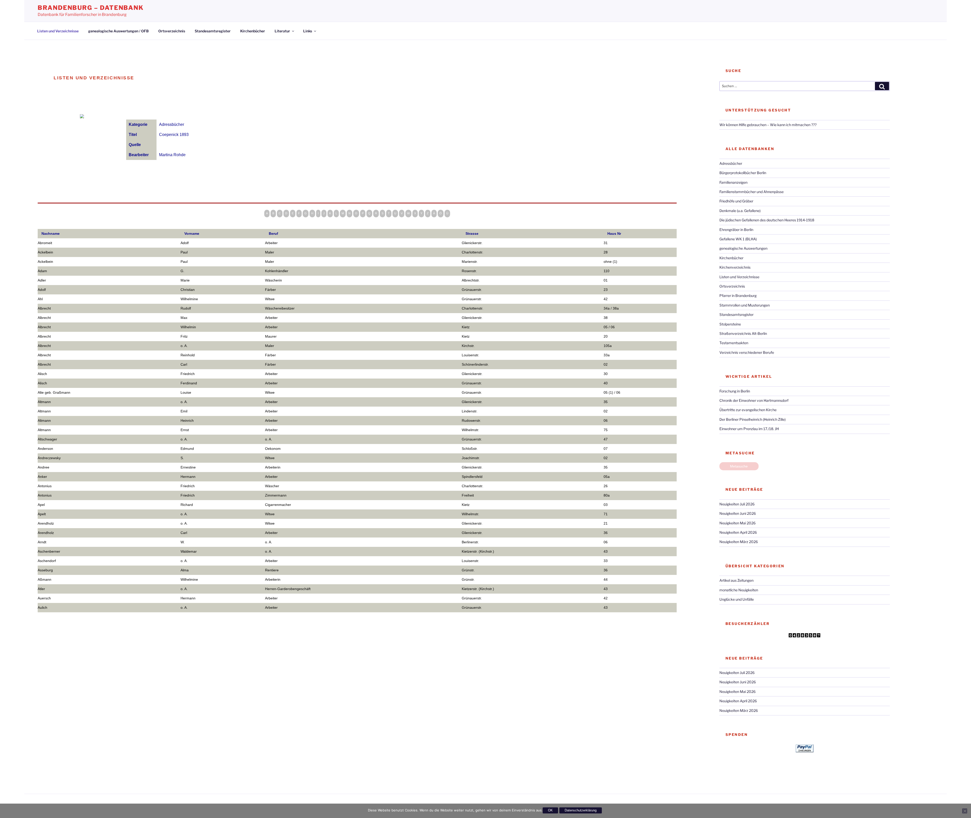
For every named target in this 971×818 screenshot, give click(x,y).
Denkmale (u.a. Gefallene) (740, 210)
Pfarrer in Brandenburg (738, 295)
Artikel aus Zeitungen (736, 580)
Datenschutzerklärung (581, 810)
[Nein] (964, 810)
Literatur (282, 31)
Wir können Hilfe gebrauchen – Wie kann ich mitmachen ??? (767, 125)
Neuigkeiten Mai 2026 (737, 523)
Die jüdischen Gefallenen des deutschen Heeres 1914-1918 (766, 220)
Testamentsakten (733, 343)
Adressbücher (730, 163)
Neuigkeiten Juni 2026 (737, 513)
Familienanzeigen (733, 182)
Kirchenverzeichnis (735, 267)
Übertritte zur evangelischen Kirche (748, 410)
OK (550, 810)
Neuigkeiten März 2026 (738, 542)
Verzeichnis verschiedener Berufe (746, 352)
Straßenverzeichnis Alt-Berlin (743, 333)
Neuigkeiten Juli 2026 (737, 504)
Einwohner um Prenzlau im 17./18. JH (749, 429)
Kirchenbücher (252, 31)
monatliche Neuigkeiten (738, 590)
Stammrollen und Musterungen (744, 305)
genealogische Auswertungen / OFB (118, 31)
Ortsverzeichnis (171, 31)
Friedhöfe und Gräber (736, 201)
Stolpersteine (730, 324)
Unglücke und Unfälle (736, 599)
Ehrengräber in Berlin (736, 229)
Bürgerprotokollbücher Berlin (742, 173)
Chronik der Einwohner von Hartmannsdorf (753, 400)
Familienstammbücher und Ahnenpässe (751, 192)
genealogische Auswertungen (743, 248)
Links (307, 31)
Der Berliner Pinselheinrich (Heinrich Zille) (752, 419)
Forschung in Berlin (734, 391)
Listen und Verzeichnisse (58, 31)
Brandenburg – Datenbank (91, 7)
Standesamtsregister (213, 31)
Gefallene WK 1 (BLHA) (738, 239)
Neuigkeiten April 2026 (738, 532)
